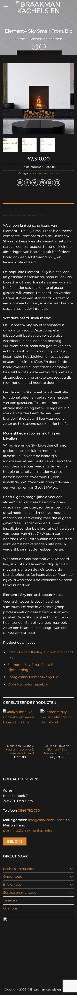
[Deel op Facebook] (27, 182)
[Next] (67, 99)
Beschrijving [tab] (13, 207)
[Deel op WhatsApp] (20, 182)
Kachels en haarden (46, 39)
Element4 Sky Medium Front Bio (57, 751)
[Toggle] (71, 868)
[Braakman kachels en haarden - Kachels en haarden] (38, 8)
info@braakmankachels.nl (49, 820)
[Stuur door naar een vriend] (42, 182)
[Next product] (35, 47)
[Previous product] (42, 47)
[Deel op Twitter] (34, 182)
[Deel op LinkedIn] (57, 182)
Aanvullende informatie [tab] (23, 215)
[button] (5, 8)
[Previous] (9, 99)
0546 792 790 (29, 810)
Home (20, 39)
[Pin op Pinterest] (49, 182)
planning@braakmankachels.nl (28, 830)
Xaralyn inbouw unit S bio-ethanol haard (20, 751)
